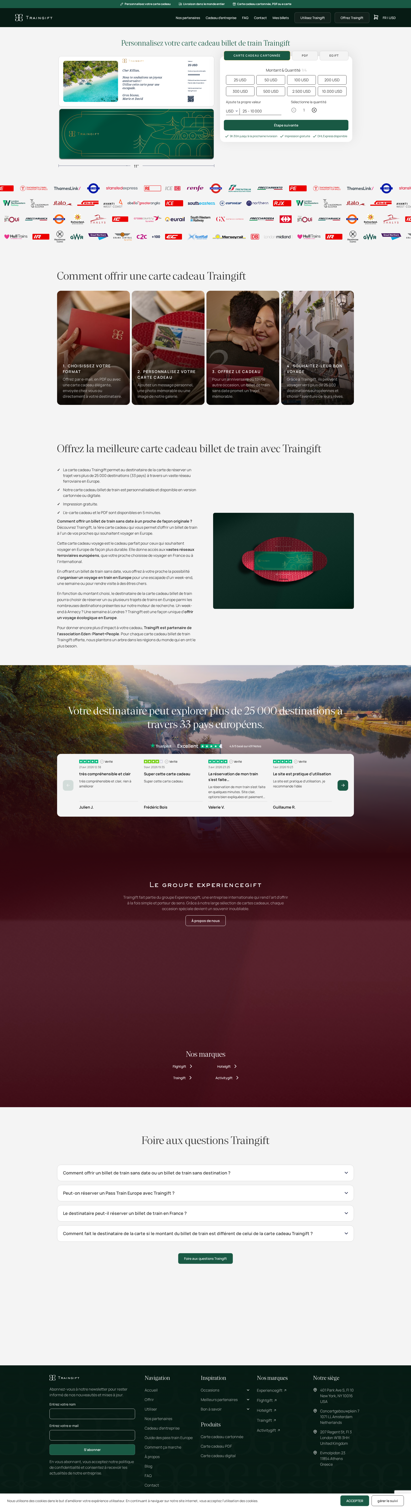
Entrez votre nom (62, 1404)
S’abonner (92, 1449)
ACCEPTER (354, 1500)
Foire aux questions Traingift (205, 1258)
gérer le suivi (387, 1500)
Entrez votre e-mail (63, 1425)
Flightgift (179, 1066)
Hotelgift (224, 1066)
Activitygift (224, 1078)
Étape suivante (286, 125)
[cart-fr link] (376, 17)
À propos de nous (205, 920)
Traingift (179, 1078)
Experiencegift (269, 1390)
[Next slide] (343, 785)
